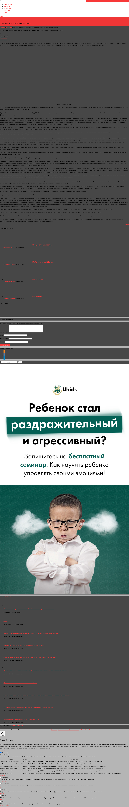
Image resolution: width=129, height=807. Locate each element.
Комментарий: (4, 332)
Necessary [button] (3, 750)
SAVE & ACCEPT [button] (4, 806)
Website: (2, 342)
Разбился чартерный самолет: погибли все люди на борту (21, 719)
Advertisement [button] (4, 794)
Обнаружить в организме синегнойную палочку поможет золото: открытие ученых (29, 707)
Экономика (7, 8)
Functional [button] (3, 775)
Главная (2, 27)
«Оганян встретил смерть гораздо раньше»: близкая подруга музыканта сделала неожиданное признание (36, 670)
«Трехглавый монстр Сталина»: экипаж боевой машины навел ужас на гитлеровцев (29, 609)
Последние (7, 598)
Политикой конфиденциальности (68, 730)
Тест (5, 621)
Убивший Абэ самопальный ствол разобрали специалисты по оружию (24, 645)
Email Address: (4, 338)
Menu (2, 16)
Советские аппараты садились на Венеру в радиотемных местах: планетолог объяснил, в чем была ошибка (36, 695)
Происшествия (8, 4)
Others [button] (2, 800)
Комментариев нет (9, 247)
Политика (7, 10)
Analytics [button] (2, 787)
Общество (7, 6)
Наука (5, 12)
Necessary (5, 752)
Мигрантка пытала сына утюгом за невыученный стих (20, 683)
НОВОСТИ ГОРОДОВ (16, 20)
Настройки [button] (84, 730)
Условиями (54, 730)
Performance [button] (3, 781)
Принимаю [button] (92, 730)
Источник (126, 224)
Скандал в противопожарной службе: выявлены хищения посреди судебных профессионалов (31, 633)
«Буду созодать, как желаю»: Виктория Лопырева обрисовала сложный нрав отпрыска (30, 657)
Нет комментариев (5, 40)
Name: (2, 335)
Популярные (7, 596)
